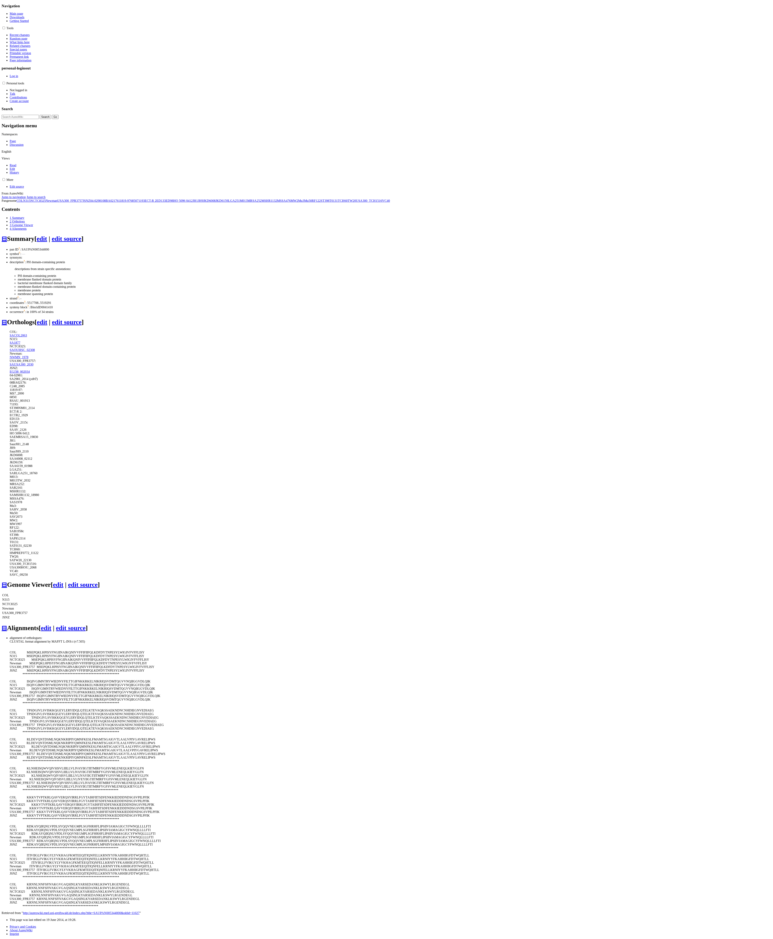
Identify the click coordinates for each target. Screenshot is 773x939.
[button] (3, 28)
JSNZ (86, 200)
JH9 (200, 200)
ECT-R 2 (150, 200)
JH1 (195, 200)
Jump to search (36, 197)
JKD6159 (222, 200)
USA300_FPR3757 (70, 200)
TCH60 (343, 200)
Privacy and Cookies (23, 926)
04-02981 (96, 200)
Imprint (14, 934)
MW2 (294, 200)
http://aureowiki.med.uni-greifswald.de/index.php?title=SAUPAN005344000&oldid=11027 (81, 913)
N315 (26, 200)
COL (20, 200)
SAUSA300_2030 (21, 364)
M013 (243, 200)
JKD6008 (209, 200)
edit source (66, 238)
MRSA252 (254, 200)
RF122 (316, 200)
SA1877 (15, 342)
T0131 (333, 200)
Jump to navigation (14, 197)
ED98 (169, 200)
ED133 (161, 200)
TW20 (352, 200)
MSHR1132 (269, 200)
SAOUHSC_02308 (22, 350)
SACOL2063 (18, 335)
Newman (51, 200)
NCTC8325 (38, 200)
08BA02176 (110, 200)
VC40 (386, 200)
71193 (141, 200)
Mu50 (308, 200)
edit (42, 238)
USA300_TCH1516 (369, 200)
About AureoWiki (21, 930)
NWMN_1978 (19, 357)
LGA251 (234, 200)
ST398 (325, 200)
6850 (133, 200)
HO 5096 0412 (183, 200)
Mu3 (301, 200)
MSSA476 (284, 200)
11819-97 (124, 200)
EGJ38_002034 (20, 371)
